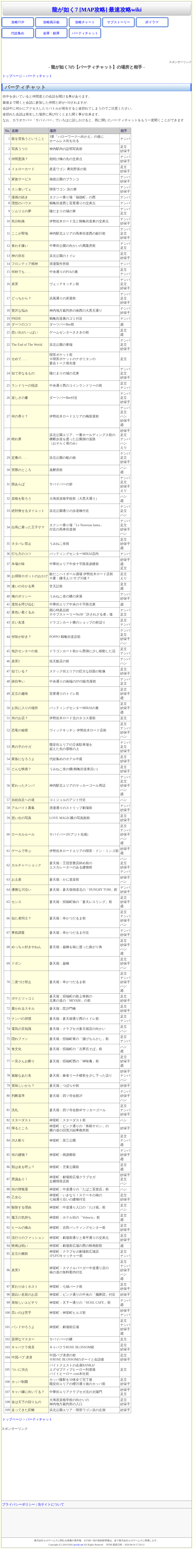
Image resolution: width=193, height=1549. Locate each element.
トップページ (12, 76)
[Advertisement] (96, 49)
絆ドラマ (152, 22)
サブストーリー (118, 22)
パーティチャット (85, 33)
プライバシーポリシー (18, 1504)
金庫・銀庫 (51, 33)
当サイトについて (51, 1504)
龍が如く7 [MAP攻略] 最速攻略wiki (97, 10)
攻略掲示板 (51, 22)
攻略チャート (85, 22)
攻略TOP (17, 22)
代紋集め (17, 33)
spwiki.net (78, 1544)
